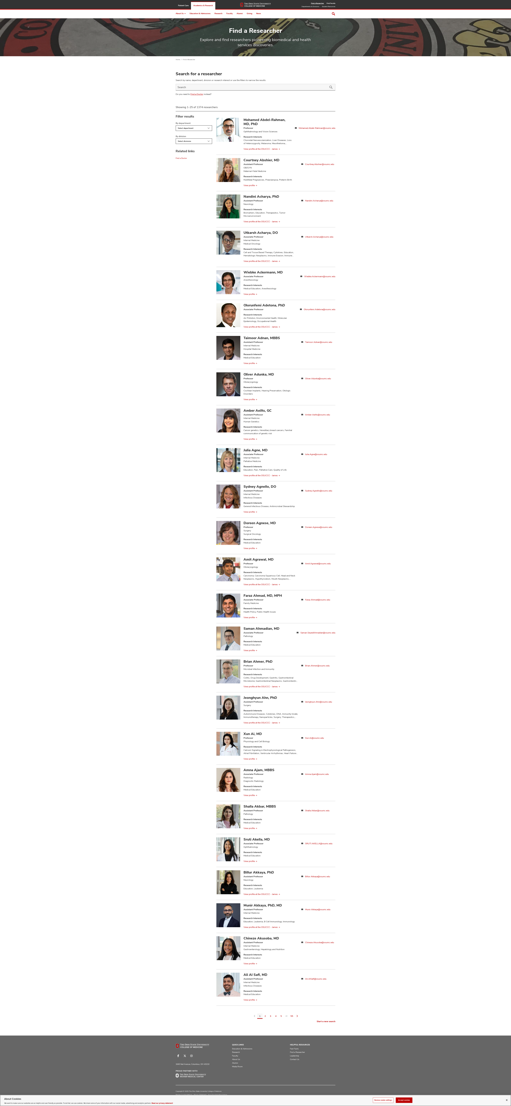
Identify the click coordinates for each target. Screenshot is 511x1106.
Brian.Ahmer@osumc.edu (317, 665)
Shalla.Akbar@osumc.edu (317, 810)
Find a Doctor (196, 94)
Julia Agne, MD (256, 450)
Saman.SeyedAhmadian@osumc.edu (317, 632)
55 (291, 1016)
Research (218, 13)
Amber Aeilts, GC (258, 410)
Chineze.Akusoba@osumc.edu (319, 942)
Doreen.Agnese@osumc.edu (318, 527)
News (258, 13)
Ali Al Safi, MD (255, 974)
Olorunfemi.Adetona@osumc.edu (319, 309)
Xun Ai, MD (253, 734)
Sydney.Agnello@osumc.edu (318, 490)
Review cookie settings (383, 1100)
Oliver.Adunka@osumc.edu (318, 378)
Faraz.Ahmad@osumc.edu (317, 599)
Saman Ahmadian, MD (261, 628)
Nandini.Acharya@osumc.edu (319, 200)
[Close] (507, 1100)
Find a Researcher (317, 3)
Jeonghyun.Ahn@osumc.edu (318, 701)
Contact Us (294, 1059)
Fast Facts (294, 1049)
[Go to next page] (297, 1016)
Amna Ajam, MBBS (259, 770)
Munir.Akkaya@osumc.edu (317, 909)
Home (178, 59)
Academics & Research (203, 5)
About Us (180, 13)
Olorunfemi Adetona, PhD (264, 305)
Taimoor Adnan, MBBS (262, 338)
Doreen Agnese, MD (260, 523)
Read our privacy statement (162, 1103)
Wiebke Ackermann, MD (263, 272)
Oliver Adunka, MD (259, 374)
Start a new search (326, 1021)
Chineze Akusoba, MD (261, 938)
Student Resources (328, 6)
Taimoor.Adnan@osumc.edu (318, 342)
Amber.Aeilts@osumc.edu (317, 414)
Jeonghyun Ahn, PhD (260, 697)
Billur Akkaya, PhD (259, 872)
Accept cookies (404, 1100)
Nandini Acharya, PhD (261, 196)
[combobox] (251, 87)
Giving (249, 13)
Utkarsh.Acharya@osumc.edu (319, 236)
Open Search (333, 14)
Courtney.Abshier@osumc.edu (319, 164)
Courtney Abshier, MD (261, 160)
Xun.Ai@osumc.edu (314, 738)
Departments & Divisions (310, 6)
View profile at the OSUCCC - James (261, 149)
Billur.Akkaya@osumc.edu (317, 876)
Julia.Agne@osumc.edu (316, 454)
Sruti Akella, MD (257, 839)
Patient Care (183, 5)
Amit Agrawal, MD (259, 559)
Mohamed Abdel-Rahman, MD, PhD (264, 122)
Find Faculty (331, 3)
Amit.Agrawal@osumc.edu (318, 563)
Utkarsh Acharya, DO (261, 232)
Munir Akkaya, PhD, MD (263, 905)
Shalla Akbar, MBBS (260, 806)
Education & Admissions (200, 13)
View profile (249, 185)
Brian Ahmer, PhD (258, 661)
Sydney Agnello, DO (260, 486)
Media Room (237, 1066)
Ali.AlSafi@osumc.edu (315, 978)
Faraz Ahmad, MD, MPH (263, 595)
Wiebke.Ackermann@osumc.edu (319, 276)
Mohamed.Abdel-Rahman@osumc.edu (317, 128)
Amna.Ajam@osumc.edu (317, 774)
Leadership (294, 1056)
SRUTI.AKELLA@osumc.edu (318, 843)
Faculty (229, 13)
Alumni (240, 13)
